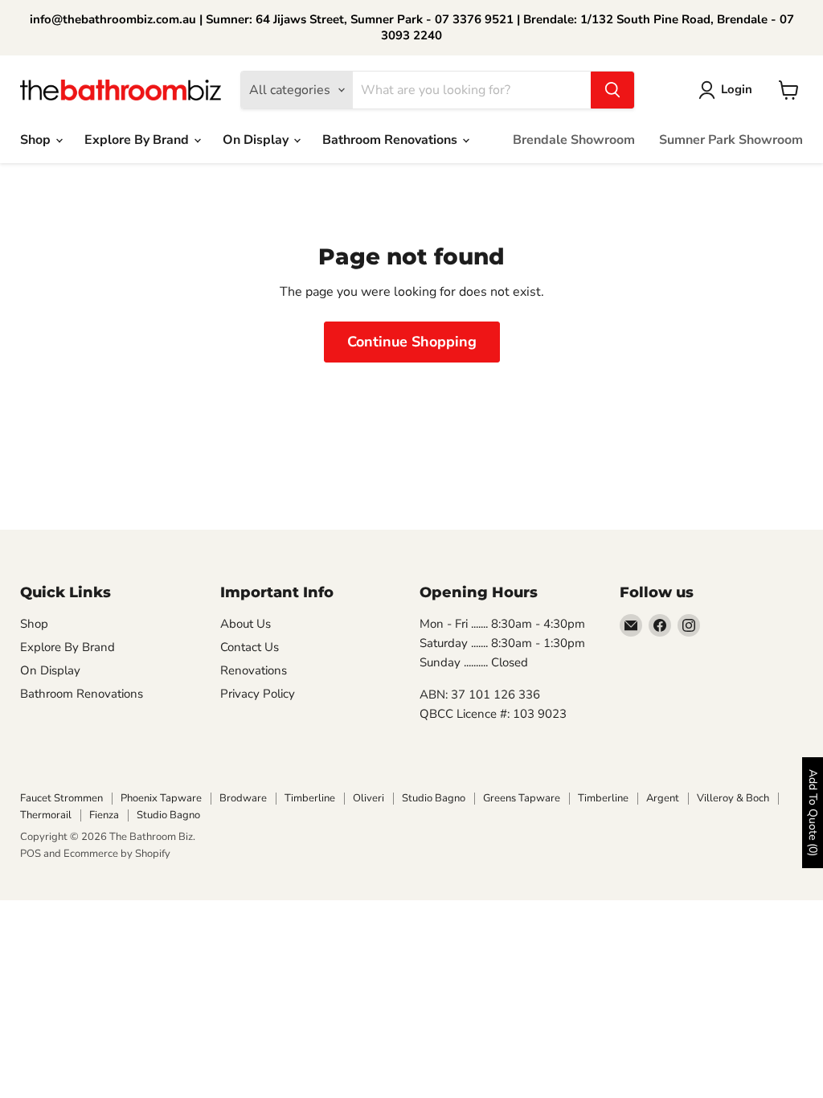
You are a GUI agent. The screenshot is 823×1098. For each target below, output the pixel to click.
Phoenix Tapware (161, 798)
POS (30, 853)
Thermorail (46, 815)
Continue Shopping (412, 341)
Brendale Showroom (574, 140)
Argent (662, 798)
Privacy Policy (257, 694)
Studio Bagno (433, 798)
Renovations (253, 670)
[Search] (612, 90)
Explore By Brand (138, 140)
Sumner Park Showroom (731, 140)
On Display (257, 140)
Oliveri (368, 798)
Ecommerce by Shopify (116, 853)
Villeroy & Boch (733, 798)
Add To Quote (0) (813, 812)
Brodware (243, 798)
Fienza (104, 815)
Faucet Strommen (61, 798)
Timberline (310, 798)
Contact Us (249, 647)
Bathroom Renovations (391, 140)
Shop (37, 140)
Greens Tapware (521, 798)
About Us (245, 624)
